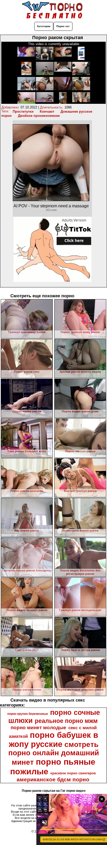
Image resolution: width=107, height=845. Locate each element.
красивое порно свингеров (73, 773)
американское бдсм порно (53, 779)
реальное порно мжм (66, 720)
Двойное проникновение (39, 116)
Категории (43, 26)
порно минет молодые (38, 727)
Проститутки (23, 111)
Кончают (47, 111)
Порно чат (63, 26)
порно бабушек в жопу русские (53, 740)
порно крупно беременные (27, 714)
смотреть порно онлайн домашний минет (53, 753)
